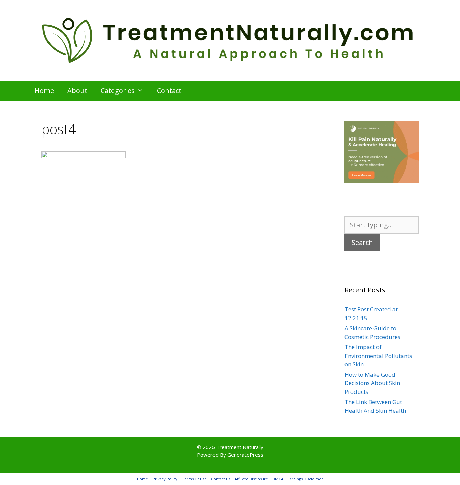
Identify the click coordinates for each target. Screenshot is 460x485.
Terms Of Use (194, 478)
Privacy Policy (165, 478)
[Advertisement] (176, 269)
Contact (169, 90)
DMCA (277, 478)
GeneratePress (245, 454)
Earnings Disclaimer (305, 478)
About (77, 90)
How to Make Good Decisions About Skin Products (372, 383)
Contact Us (220, 478)
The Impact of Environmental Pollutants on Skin (378, 355)
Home (44, 90)
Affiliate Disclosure (251, 478)
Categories (118, 90)
